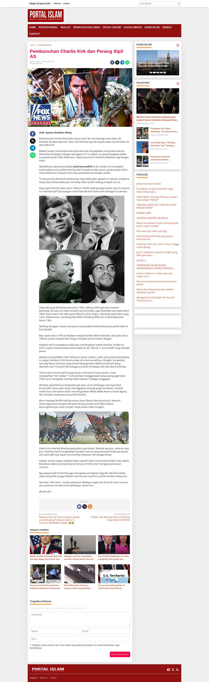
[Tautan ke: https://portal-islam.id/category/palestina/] (178, 83)
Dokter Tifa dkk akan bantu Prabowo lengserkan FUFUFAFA (110, 517)
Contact (53, 678)
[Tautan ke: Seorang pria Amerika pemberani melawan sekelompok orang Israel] (142, 161)
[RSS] (90, 506)
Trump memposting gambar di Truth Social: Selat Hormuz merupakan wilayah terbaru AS (111, 587)
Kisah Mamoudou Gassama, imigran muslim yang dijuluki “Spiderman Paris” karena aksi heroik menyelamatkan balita (77, 587)
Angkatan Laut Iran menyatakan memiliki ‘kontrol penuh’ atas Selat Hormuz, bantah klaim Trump (79, 558)
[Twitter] (84, 506)
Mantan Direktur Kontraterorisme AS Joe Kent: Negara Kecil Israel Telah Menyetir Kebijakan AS (46, 558)
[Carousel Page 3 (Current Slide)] (157, 72)
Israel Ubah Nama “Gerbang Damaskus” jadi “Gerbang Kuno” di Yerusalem (163, 144)
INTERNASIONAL (36, 63)
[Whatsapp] (127, 62)
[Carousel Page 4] (161, 72)
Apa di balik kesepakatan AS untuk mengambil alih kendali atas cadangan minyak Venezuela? (113, 558)
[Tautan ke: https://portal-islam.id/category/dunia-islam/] (178, 45)
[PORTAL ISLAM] (46, 15)
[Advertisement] (159, 321)
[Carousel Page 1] (151, 72)
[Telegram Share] (122, 62)
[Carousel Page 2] (154, 72)
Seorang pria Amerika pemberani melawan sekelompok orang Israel (45, 586)
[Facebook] (79, 506)
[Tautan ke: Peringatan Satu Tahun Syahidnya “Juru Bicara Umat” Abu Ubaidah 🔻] (142, 133)
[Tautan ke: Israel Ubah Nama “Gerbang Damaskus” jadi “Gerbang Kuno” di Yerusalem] (142, 147)
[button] (178, 3)
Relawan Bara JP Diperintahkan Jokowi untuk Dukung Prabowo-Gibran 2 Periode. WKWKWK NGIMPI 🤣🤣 (59, 518)
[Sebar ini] (112, 62)
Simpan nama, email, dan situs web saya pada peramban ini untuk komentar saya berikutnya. (75, 647)
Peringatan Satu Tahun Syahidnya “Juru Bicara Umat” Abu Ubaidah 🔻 (164, 130)
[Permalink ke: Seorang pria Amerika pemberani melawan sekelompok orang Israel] (46, 573)
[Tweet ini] (117, 62)
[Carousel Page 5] (164, 72)
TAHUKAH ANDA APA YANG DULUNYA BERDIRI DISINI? (154, 64)
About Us (44, 678)
